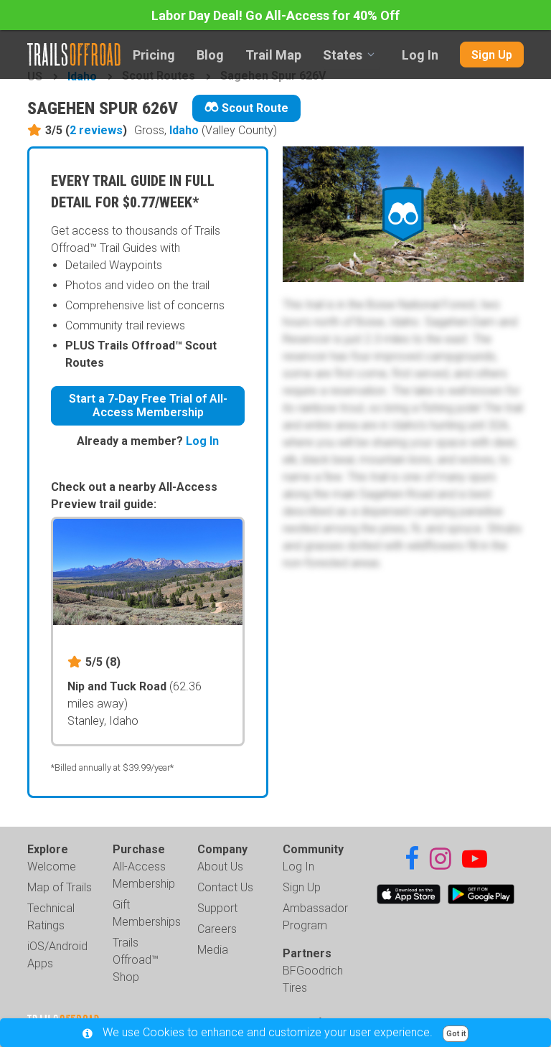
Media (212, 950)
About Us (220, 866)
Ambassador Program (315, 916)
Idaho (184, 130)
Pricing (154, 54)
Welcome (51, 866)
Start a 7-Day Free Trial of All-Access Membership (148, 405)
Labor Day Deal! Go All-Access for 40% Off (275, 15)
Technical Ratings (51, 916)
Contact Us (225, 887)
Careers (217, 929)
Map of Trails (59, 887)
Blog (210, 54)
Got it (456, 1033)
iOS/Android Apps (57, 954)
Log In (420, 54)
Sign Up (491, 55)
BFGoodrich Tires (313, 979)
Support (217, 908)
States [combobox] (342, 54)
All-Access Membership (144, 875)
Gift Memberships (147, 913)
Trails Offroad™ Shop (136, 960)
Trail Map (273, 54)
